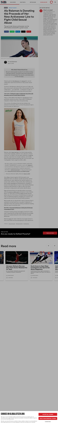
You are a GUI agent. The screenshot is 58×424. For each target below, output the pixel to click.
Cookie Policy (48, 421)
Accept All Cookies (48, 414)
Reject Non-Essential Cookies (48, 418)
